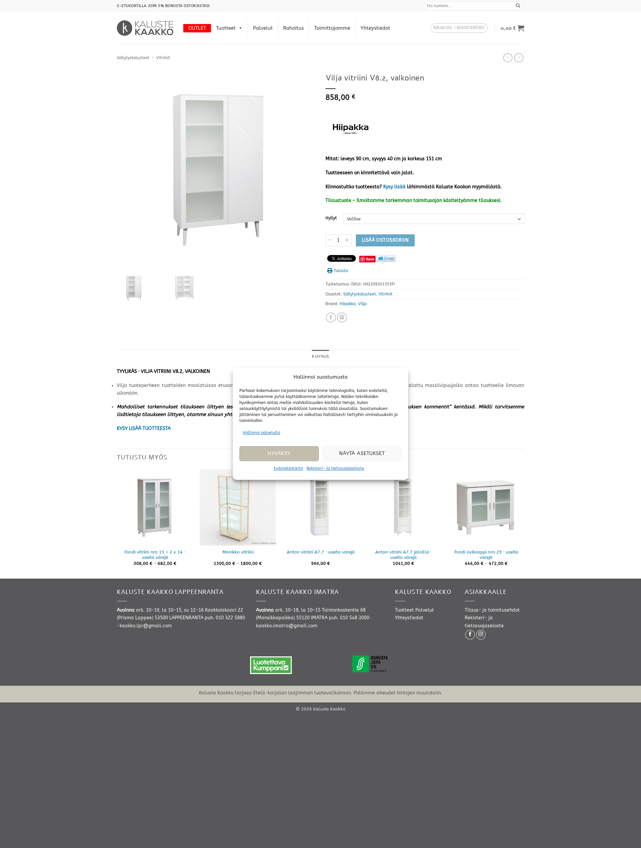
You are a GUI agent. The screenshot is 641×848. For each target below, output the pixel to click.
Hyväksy (278, 454)
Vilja (362, 303)
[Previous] (117, 523)
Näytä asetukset (362, 454)
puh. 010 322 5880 (225, 618)
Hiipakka (348, 303)
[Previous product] (518, 57)
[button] (459, 28)
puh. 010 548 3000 (349, 618)
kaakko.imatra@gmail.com (286, 626)
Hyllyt (331, 218)
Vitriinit (163, 57)
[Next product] (507, 57)
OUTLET (197, 28)
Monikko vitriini (237, 552)
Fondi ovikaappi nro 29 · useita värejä (486, 555)
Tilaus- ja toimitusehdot (492, 610)
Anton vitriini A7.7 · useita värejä (321, 552)
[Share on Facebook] (331, 317)
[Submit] (518, 5)
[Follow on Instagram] (481, 635)
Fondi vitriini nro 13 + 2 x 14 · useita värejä (155, 555)
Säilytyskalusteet (133, 57)
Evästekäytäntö (288, 468)
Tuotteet (226, 28)
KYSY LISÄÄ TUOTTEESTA (144, 428)
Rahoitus (293, 28)
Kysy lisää (394, 187)
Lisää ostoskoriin (385, 240)
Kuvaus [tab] (320, 356)
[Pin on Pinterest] (342, 317)
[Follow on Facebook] (470, 635)
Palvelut (263, 28)
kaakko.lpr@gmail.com (146, 626)
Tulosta (341, 270)
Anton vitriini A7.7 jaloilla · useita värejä (403, 555)
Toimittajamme (332, 28)
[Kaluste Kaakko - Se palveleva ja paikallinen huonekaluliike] (145, 28)
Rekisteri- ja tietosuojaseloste (335, 468)
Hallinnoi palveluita (261, 432)
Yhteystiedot (375, 28)
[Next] (524, 523)
